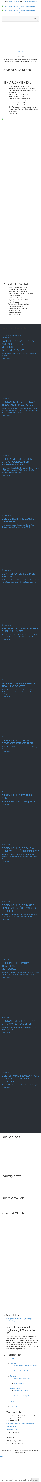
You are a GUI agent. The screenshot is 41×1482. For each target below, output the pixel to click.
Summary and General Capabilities (25, 1366)
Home (12, 1358)
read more (9, 1153)
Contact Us (13, 1406)
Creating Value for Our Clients (24, 1371)
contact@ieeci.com (31, 1)
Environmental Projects (22, 1396)
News (12, 1401)
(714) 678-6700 (14, 1)
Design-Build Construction (22, 1378)
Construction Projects (21, 1390)
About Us (20, 52)
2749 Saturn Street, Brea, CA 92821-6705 (20, 1423)
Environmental (19, 1383)
